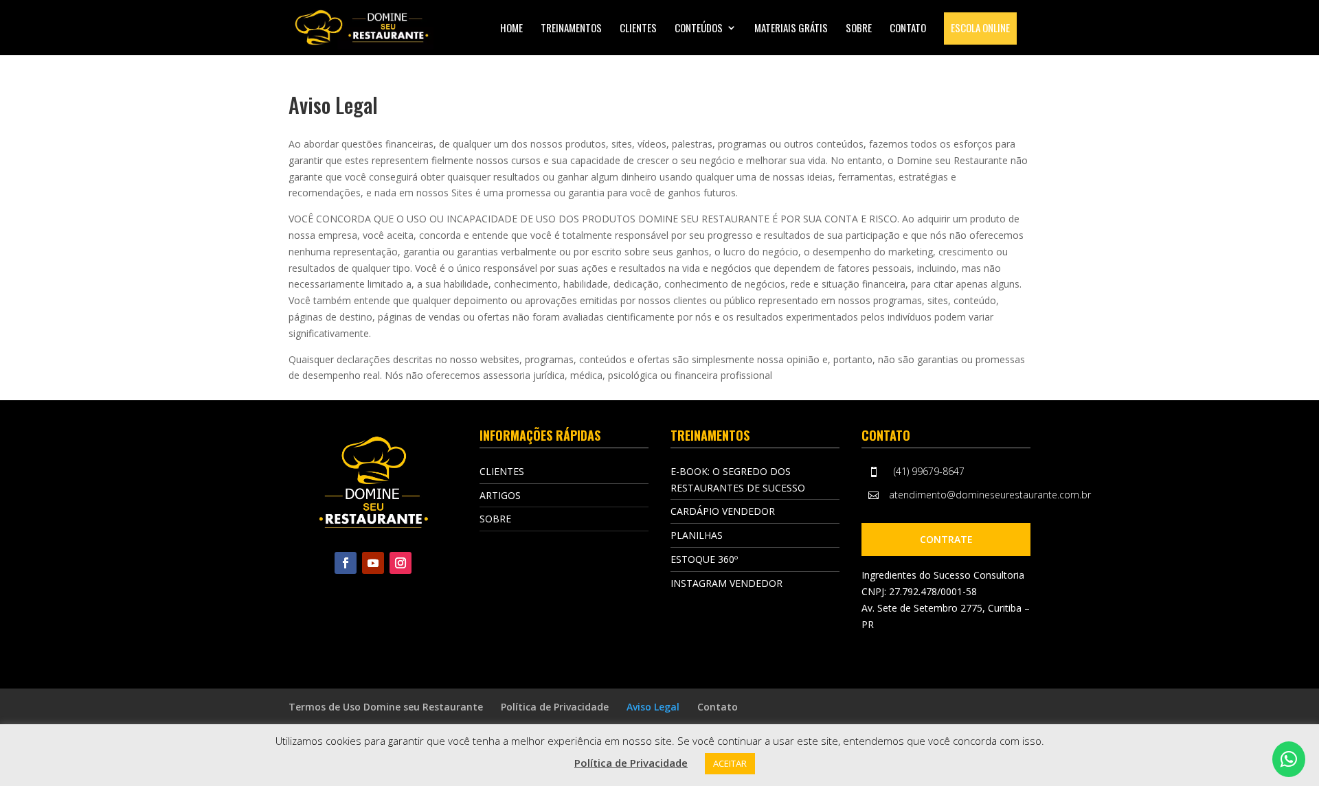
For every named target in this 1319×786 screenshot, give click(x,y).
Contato (908, 29)
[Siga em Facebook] (346, 563)
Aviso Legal (653, 706)
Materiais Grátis (791, 29)
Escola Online (980, 27)
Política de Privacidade (555, 706)
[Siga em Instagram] (401, 563)
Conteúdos (699, 29)
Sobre (859, 29)
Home (511, 29)
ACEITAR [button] (730, 763)
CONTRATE (946, 539)
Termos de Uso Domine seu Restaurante (386, 706)
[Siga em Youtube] (373, 563)
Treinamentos (571, 29)
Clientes (638, 29)
